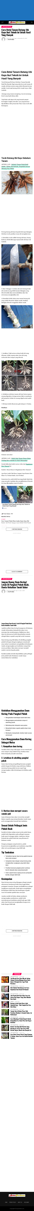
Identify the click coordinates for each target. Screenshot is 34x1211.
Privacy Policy (12, 1202)
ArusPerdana (11, 39)
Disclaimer (26, 1202)
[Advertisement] (17, 10)
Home (6, 1202)
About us (20, 1202)
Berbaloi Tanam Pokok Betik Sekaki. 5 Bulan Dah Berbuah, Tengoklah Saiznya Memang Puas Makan (15, 166)
